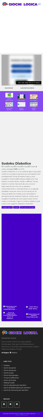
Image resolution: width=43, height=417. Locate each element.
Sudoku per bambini (9, 108)
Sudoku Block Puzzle (9, 99)
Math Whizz (33, 309)
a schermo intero (27, 88)
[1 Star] (4, 166)
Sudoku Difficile (21, 108)
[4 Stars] (24, 166)
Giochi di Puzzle (10, 380)
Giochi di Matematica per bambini (17, 388)
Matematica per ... (10, 309)
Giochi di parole (10, 368)
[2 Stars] (10, 166)
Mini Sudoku (33, 100)
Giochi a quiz (8, 373)
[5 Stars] (31, 166)
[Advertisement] (21, 30)
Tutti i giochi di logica (27, 207)
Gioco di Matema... (10, 317)
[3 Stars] (17, 166)
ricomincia (9, 88)
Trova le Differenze (11, 378)
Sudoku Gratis (34, 108)
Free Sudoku (21, 100)
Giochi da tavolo (10, 370)
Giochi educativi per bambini (15, 385)
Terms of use (23, 415)
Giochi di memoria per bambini (16, 390)
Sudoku (16, 207)
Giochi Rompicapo (11, 375)
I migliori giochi (7, 207)
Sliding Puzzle (9, 383)
